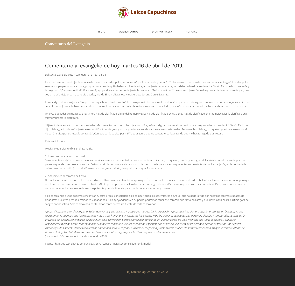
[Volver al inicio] (147, 13)
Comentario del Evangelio (67, 43)
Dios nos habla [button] (162, 31)
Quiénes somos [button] (129, 31)
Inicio (101, 31)
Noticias (191, 31)
